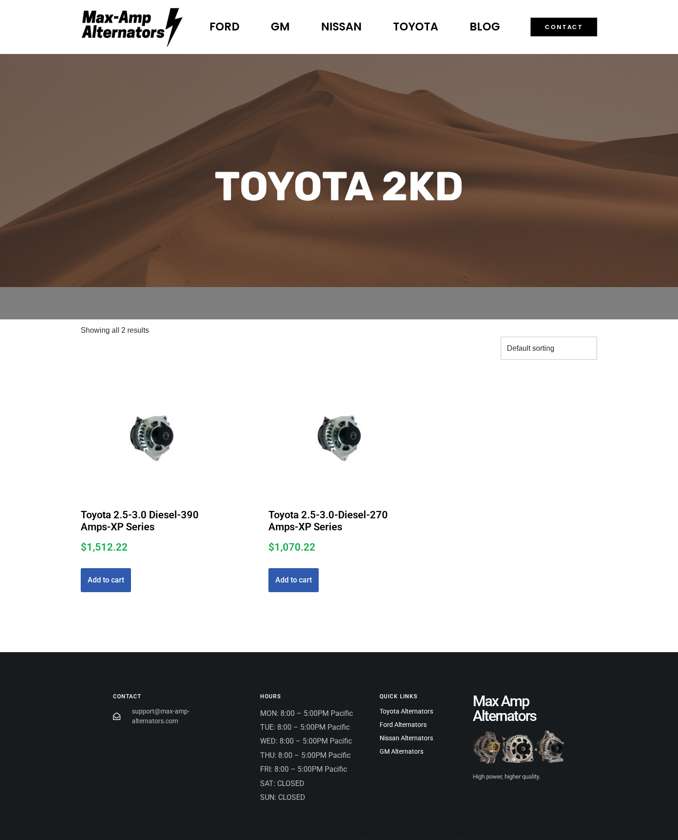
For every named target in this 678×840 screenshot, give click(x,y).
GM (280, 26)
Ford (224, 26)
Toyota (415, 26)
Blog (485, 26)
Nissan (341, 26)
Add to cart (106, 580)
